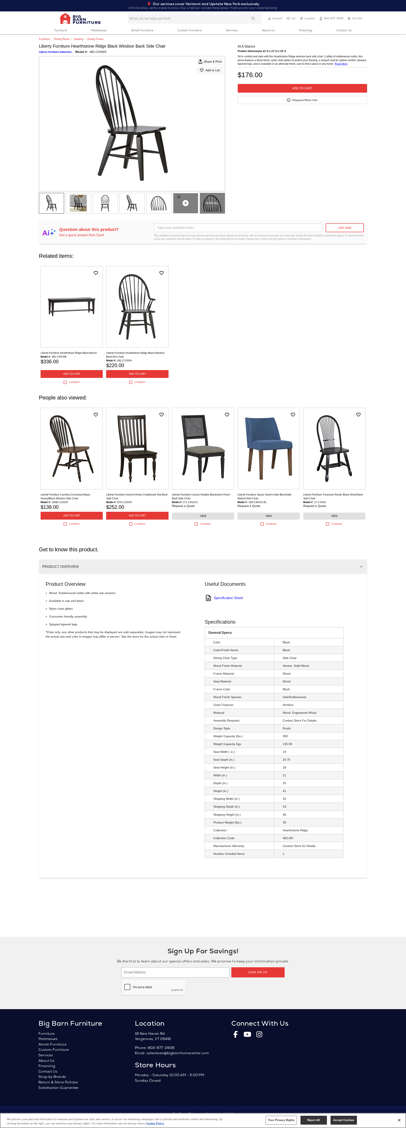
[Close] (399, 1120)
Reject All (313, 1120)
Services (232, 30)
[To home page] (80, 18)
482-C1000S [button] (97, 52)
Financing (305, 30)
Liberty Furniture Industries (55, 52)
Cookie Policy (155, 1123)
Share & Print (213, 61)
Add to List (213, 70)
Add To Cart (302, 88)
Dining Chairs (95, 39)
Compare (74, 382)
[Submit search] (253, 18)
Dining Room (62, 39)
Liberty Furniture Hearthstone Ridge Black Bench (69, 352)
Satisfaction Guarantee (58, 1087)
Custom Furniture (189, 30)
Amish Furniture (142, 30)
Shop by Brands (52, 1076)
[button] (269, 18)
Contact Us (344, 30)
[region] (203, 1120)
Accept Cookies (343, 1120)
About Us (268, 30)
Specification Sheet (228, 598)
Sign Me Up (257, 972)
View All (212, 203)
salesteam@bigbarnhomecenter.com (178, 1053)
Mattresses (99, 30)
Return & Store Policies (58, 1082)
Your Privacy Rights (281, 1120)
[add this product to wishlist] (96, 273)
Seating (78, 39)
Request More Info (304, 100)
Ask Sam (344, 227)
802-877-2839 (161, 1048)
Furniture (60, 30)
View (203, 516)
